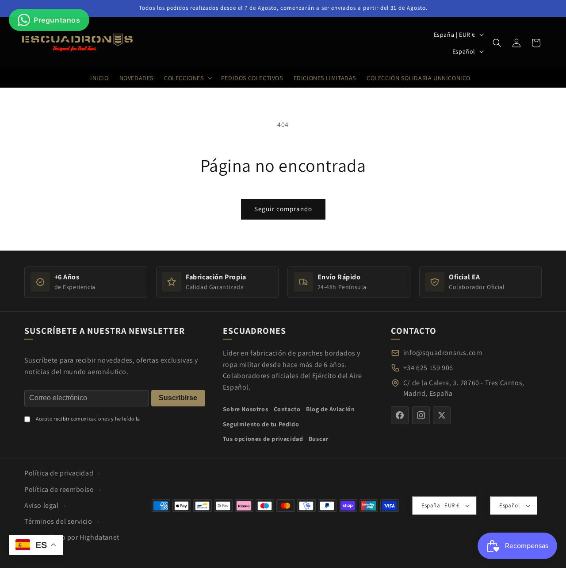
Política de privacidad (58, 473)
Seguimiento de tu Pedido (261, 424)
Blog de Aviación (330, 409)
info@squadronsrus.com (442, 352)
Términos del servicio (58, 521)
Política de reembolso (59, 489)
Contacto (287, 409)
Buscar (319, 439)
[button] (497, 43)
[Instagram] (421, 415)
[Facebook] (400, 415)
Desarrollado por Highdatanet (71, 537)
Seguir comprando (283, 209)
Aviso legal (41, 505)
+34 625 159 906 (428, 367)
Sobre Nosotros (245, 409)
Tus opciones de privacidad (263, 439)
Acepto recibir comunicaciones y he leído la (88, 418)
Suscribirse (178, 398)
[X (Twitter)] (442, 415)
